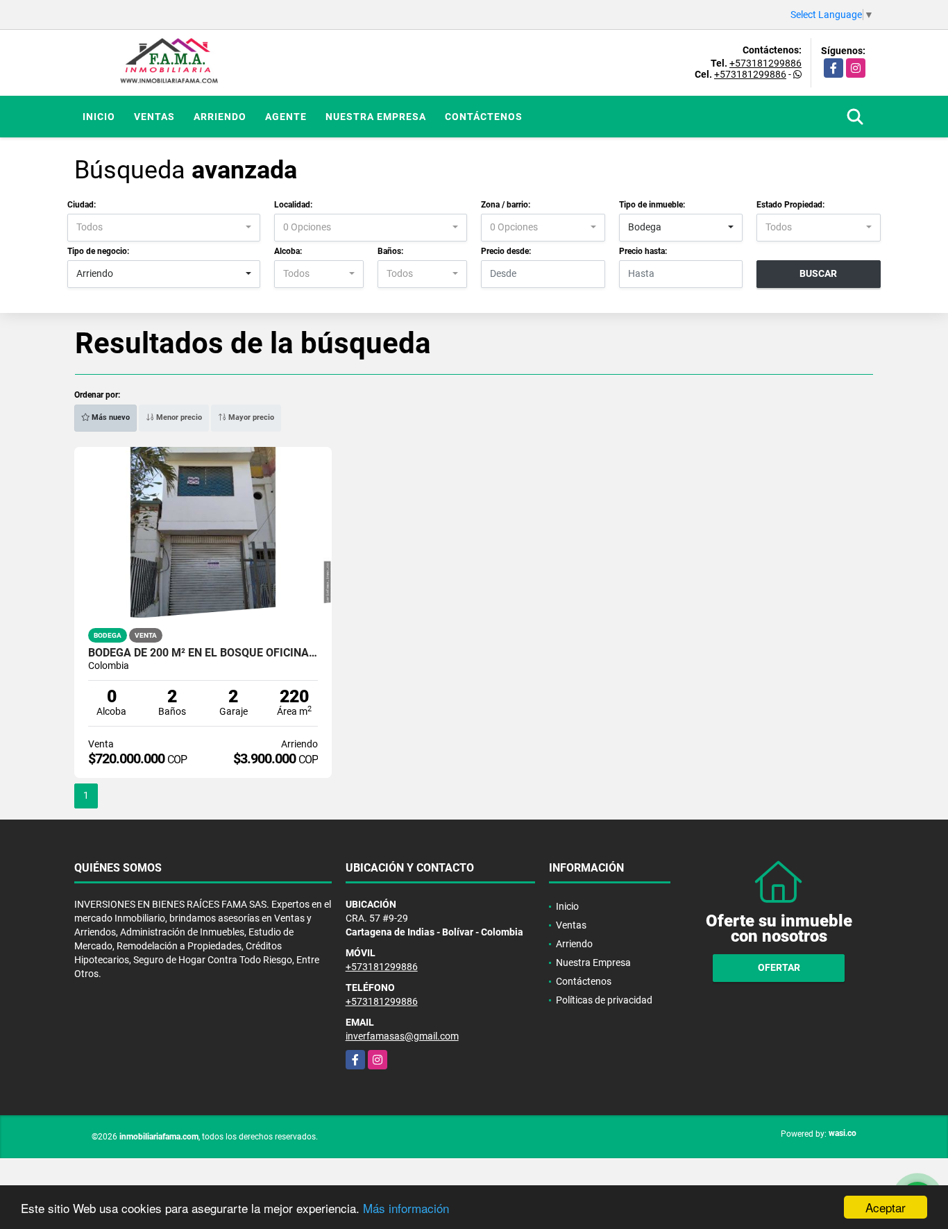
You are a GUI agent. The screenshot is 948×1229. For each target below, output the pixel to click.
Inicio (99, 116)
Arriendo (220, 116)
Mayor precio (250, 417)
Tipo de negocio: (98, 251)
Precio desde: (506, 251)
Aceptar (885, 1207)
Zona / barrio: (505, 205)
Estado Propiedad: (790, 205)
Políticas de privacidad (604, 1000)
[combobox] (163, 227)
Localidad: (293, 205)
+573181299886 (765, 63)
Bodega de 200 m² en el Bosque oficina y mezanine (203, 653)
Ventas (154, 116)
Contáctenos (484, 116)
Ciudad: (81, 205)
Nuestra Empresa (375, 116)
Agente (286, 116)
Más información (406, 1208)
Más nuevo (110, 417)
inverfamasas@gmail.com (402, 1036)
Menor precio (178, 417)
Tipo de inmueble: (652, 205)
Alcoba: (288, 251)
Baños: (390, 251)
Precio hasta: (643, 251)
